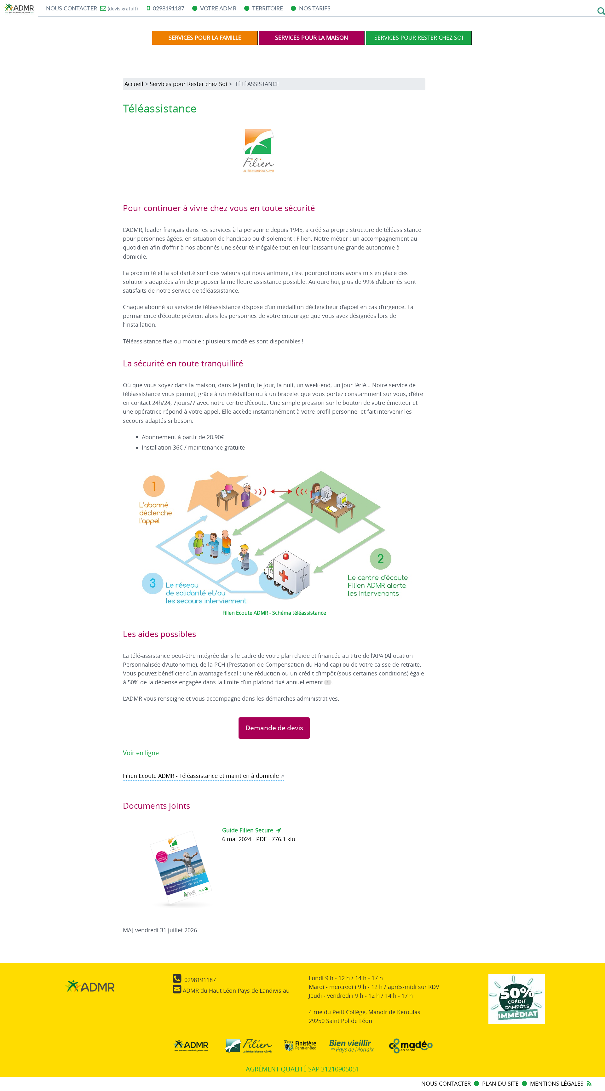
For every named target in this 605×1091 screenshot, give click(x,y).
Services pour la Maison (311, 37)
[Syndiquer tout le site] (589, 1083)
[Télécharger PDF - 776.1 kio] (183, 869)
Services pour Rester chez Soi (418, 37)
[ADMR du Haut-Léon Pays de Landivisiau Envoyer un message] (89, 1002)
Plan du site (501, 1083)
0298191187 (167, 8)
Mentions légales (557, 1083)
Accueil (133, 84)
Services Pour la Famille (205, 37)
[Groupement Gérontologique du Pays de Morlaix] (350, 1047)
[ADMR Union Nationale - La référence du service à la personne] (189, 1047)
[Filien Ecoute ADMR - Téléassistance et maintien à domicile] (247, 1047)
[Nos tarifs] (516, 1003)
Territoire (267, 8)
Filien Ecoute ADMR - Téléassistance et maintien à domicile (201, 775)
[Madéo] (409, 1047)
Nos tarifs (314, 8)
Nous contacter (92, 8)
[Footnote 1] (327, 682)
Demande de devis (274, 727)
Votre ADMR (217, 8)
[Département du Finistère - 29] (298, 1047)
